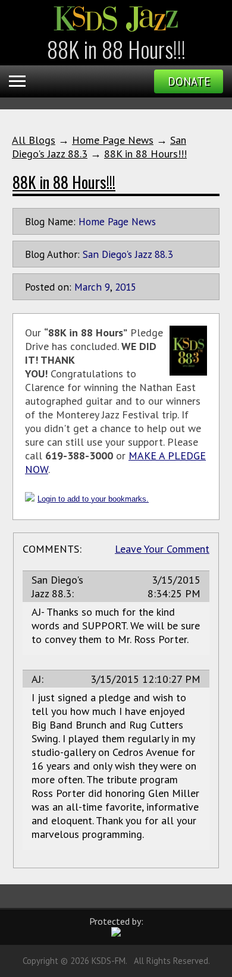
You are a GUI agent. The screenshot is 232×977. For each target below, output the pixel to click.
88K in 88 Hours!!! (145, 153)
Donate (189, 81)
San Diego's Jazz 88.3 (128, 254)
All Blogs (33, 140)
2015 (125, 287)
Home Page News (112, 140)
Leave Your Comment (162, 549)
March (88, 287)
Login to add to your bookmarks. (93, 498)
